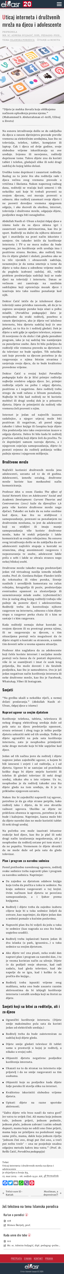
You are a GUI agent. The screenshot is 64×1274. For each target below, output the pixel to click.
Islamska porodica (22, 40)
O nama (28, 1258)
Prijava (49, 1258)
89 (26, 1172)
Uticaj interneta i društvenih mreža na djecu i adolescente (28, 1167)
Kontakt (38, 1258)
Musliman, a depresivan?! (51, 1193)
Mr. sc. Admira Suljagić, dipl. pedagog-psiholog (32, 35)
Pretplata (16, 1258)
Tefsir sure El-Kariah (14, 1193)
